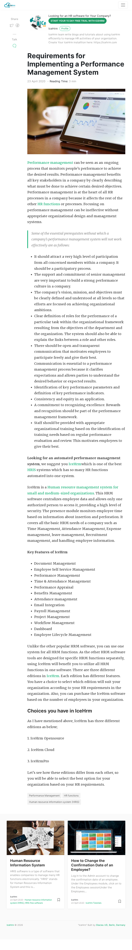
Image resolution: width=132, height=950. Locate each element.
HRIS (32, 470)
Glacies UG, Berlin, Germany (110, 925)
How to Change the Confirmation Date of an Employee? (92, 865)
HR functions (48, 204)
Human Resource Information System (27, 862)
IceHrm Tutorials (93, 903)
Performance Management (44, 795)
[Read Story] (59, 899)
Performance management (50, 163)
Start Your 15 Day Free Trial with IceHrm (77, 20)
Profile (64, 28)
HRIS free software (34, 903)
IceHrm (53, 28)
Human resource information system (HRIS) (54, 801)
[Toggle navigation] (123, 5)
